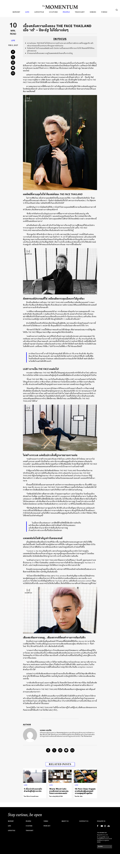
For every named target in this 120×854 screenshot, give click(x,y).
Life (27, 12)
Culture (53, 12)
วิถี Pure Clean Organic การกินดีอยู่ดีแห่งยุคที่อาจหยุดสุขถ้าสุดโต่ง (85, 791)
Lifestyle (39, 12)
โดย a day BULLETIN (56, 796)
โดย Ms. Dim (78, 796)
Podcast (47, 826)
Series (93, 12)
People (66, 12)
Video (104, 12)
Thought (80, 12)
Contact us (83, 821)
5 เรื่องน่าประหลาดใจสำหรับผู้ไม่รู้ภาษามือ (33, 790)
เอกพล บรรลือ (45, 730)
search (116, 9)
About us (65, 821)
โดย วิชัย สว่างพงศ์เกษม (31, 796)
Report (16, 12)
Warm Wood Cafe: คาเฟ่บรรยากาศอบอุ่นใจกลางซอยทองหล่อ (59, 791)
